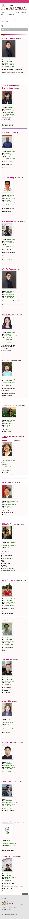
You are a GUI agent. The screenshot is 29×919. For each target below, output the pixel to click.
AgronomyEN (14, 7)
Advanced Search (22, 12)
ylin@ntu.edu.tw (8, 462)
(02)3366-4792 (8, 721)
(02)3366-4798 (8, 800)
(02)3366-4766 (8, 502)
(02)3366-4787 (8, 109)
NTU (6, 14)
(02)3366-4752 (8, 241)
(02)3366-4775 (8, 679)
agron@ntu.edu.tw (7, 912)
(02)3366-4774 (8, 153)
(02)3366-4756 (8, 544)
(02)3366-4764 (8, 334)
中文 (14, 14)
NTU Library (18, 897)
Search (17, 12)
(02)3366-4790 (8, 61)
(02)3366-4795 (8, 842)
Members (8, 19)
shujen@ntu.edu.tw (10, 110)
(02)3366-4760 (8, 639)
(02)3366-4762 (8, 196)
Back (23, 893)
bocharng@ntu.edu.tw (10, 154)
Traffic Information (6, 898)
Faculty (13, 19)
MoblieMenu (27, 1)
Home (2, 14)
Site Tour (10, 14)
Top (26, 893)
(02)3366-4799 (8, 380)
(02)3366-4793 (8, 763)
